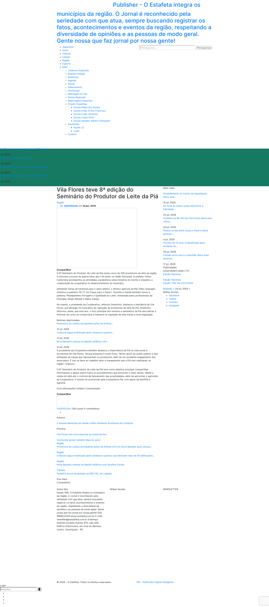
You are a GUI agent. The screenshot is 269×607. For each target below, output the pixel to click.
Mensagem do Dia (77, 93)
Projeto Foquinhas (77, 104)
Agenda (72, 80)
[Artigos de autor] (62, 401)
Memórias (73, 77)
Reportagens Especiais (80, 100)
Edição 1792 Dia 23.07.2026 (178, 283)
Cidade (66, 57)
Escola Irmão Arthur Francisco (90, 110)
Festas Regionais (77, 97)
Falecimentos (75, 87)
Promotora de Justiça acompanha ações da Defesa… (85, 323)
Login (76, 130)
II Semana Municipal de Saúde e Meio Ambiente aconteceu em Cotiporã (95, 423)
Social (71, 83)
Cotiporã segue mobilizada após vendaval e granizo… (85, 332)
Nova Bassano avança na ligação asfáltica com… (83, 341)
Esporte (66, 63)
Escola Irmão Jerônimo (86, 114)
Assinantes (73, 124)
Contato (72, 134)
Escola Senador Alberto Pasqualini (92, 120)
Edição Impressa (172, 279)
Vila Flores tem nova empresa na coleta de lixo (82, 434)
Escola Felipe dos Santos (87, 107)
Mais (64, 67)
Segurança (68, 46)
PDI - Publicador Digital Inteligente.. (155, 582)
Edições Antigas (76, 73)
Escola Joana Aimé (84, 117)
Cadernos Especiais (78, 70)
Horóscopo (74, 90)
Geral (65, 50)
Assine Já (79, 127)
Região (66, 60)
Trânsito (66, 53)
